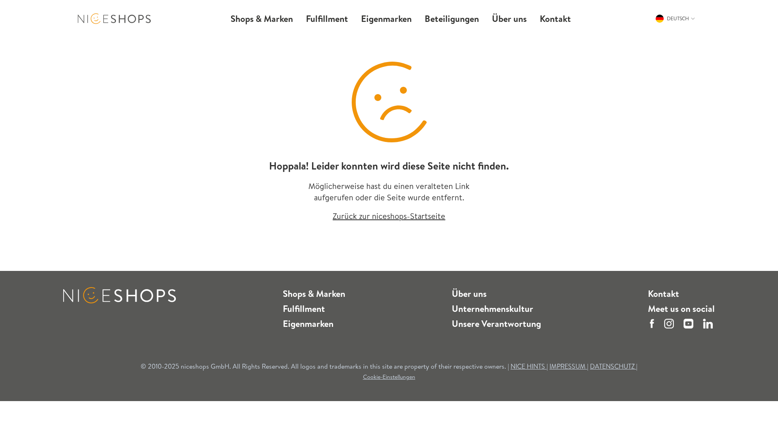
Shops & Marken (314, 294)
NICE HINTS (528, 366)
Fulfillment (304, 309)
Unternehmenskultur (492, 309)
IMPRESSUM (568, 366)
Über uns (469, 294)
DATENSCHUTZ (613, 366)
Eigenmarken (308, 324)
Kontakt (663, 294)
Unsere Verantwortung (496, 324)
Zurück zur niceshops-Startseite (389, 215)
